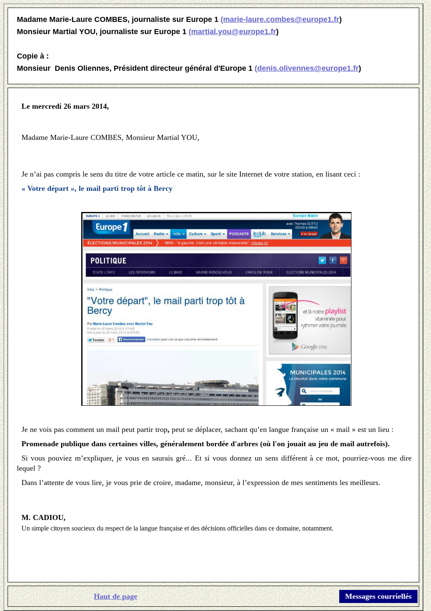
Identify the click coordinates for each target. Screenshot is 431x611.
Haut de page (115, 596)
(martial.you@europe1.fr (232, 31)
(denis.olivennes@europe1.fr (307, 68)
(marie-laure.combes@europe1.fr (280, 19)
